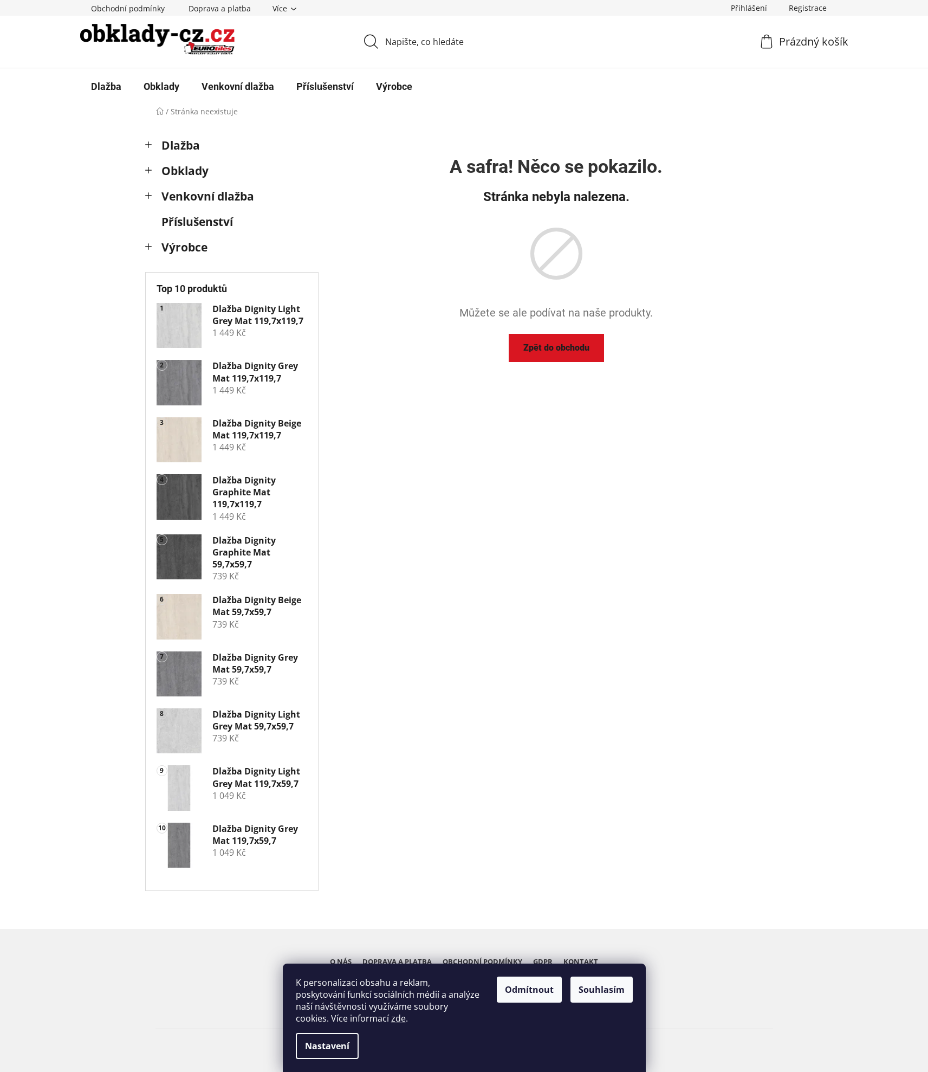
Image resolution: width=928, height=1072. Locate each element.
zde (398, 1018)
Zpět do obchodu (556, 348)
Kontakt (580, 961)
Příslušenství (197, 221)
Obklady (185, 170)
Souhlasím (602, 990)
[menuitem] (106, 86)
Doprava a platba (220, 8)
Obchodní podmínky (128, 8)
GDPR (543, 961)
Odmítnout (529, 990)
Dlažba (180, 145)
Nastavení (327, 1046)
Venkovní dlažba (207, 196)
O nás (341, 961)
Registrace (808, 8)
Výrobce (184, 247)
